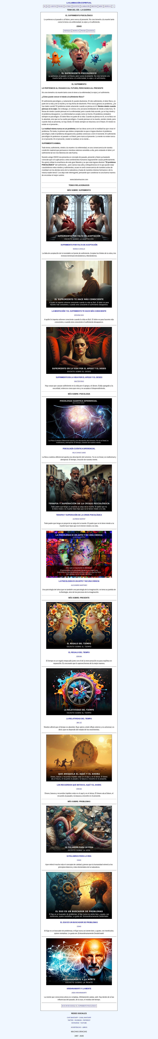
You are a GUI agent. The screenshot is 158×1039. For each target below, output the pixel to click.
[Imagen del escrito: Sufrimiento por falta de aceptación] (79, 241)
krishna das (79, 315)
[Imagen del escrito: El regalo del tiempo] (79, 648)
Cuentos (53, 6)
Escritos (76, 6)
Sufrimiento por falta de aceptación (79, 245)
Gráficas (107, 6)
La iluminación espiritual (79, 3)
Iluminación (85, 6)
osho (79, 860)
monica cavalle (79, 249)
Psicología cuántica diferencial (79, 449)
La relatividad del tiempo (79, 719)
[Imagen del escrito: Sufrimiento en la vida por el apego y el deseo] (79, 373)
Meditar (94, 6)
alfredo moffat (79, 519)
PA (44, 6)
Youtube (83, 1023)
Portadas (67, 31)
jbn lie (79, 723)
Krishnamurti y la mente (79, 989)
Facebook (78, 1020)
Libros (84, 1027)
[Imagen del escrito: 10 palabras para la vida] (79, 852)
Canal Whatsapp (85, 1017)
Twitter (70, 1020)
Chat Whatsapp (72, 1017)
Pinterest (86, 1020)
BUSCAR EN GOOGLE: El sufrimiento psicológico (79, 1006)
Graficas (76, 31)
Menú (101, 6)
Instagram (75, 1023)
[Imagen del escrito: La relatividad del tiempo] (79, 714)
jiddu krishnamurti (79, 993)
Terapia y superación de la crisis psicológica (79, 515)
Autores (68, 6)
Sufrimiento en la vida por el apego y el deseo (79, 377)
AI (47, 6)
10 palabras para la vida (79, 856)
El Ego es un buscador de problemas (79, 922)
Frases (60, 6)
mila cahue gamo (79, 453)
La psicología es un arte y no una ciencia (79, 581)
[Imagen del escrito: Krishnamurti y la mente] (79, 984)
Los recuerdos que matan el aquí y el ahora (79, 785)
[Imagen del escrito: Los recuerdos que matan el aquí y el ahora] (79, 781)
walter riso (79, 381)
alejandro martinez (79, 585)
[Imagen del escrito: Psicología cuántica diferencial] (79, 444)
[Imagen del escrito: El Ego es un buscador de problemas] (79, 918)
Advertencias (76, 1027)
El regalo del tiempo (79, 652)
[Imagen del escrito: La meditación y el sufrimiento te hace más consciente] (79, 307)
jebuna (79, 656)
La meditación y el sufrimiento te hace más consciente (79, 311)
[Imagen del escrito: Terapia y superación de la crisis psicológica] (79, 511)
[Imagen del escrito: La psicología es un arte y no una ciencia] (79, 577)
